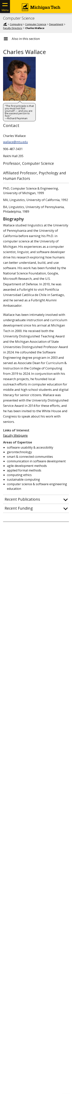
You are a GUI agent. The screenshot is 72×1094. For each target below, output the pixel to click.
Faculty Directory (12, 28)
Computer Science (19, 18)
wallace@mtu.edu (15, 142)
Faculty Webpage (15, 435)
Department (56, 24)
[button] (36, 499)
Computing (16, 24)
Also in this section (26, 39)
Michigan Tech (5, 24)
